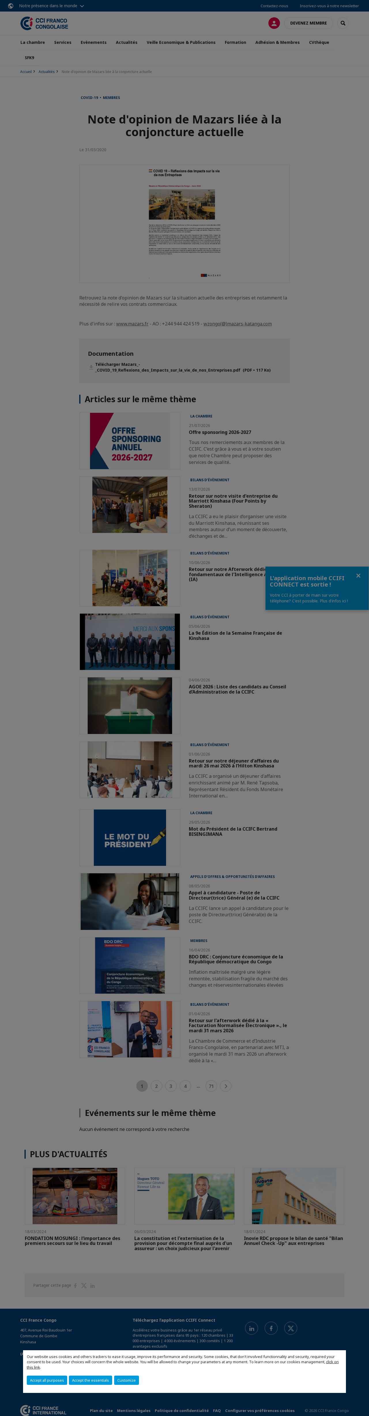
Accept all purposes (47, 1380)
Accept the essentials (90, 1380)
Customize (126, 1380)
